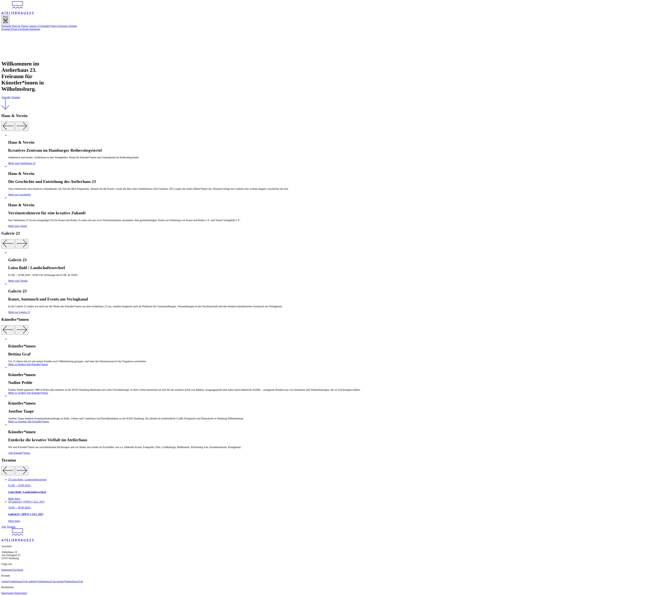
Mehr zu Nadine (17, 392)
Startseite (6, 26)
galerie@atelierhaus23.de (42, 581)
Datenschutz (20, 593)
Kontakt (6, 29)
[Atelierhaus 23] (17, 13)
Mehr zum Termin (18, 280)
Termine (72, 26)
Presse (14, 29)
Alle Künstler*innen (37, 364)
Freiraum (63, 26)
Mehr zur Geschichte (19, 194)
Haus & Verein (20, 26)
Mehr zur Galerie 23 (19, 312)
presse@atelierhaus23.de (69, 581)
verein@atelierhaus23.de (15, 581)
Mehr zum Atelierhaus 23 (21, 163)
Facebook (24, 29)
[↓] (5, 108)
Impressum (7, 593)
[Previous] (7, 126)
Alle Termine (8, 526)
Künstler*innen (49, 26)
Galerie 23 (34, 26)
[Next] (21, 126)
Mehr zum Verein (17, 226)
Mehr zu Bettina (17, 364)
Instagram (35, 29)
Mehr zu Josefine (17, 421)
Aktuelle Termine (10, 97)
